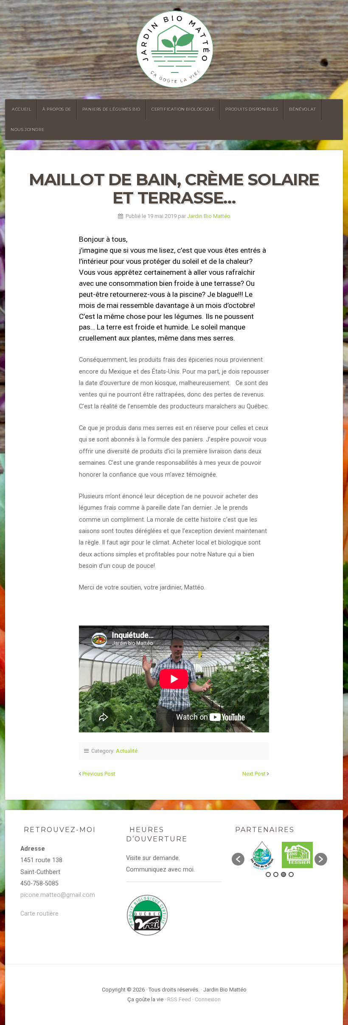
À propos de (56, 109)
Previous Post (98, 774)
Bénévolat (302, 109)
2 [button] (275, 874)
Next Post (254, 774)
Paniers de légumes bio (111, 109)
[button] (238, 859)
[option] (262, 855)
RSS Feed (179, 999)
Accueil (21, 109)
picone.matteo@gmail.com (57, 895)
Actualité (127, 751)
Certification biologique (183, 109)
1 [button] (268, 874)
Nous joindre (27, 129)
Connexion (208, 999)
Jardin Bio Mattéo (208, 216)
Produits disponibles (251, 109)
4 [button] (291, 874)
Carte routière (39, 913)
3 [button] (283, 874)
